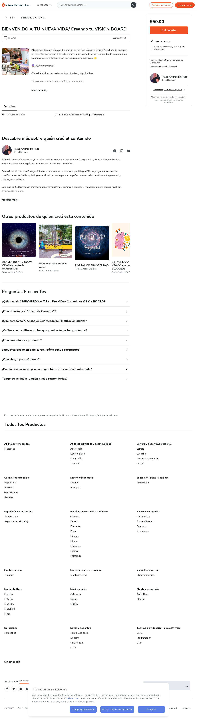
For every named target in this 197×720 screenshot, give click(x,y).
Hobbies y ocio (13, 570)
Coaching (141, 453)
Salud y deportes (80, 628)
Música (74, 604)
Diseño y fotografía (81, 477)
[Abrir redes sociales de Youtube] (128, 151)
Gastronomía (11, 492)
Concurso (75, 516)
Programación (144, 638)
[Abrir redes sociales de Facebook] (114, 151)
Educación (75, 526)
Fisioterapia (76, 642)
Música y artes (78, 589)
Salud (73, 647)
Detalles (9, 106)
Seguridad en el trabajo (16, 521)
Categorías (42, 5)
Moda (7, 613)
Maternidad (143, 482)
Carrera (140, 449)
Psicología (75, 556)
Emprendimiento (145, 521)
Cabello (8, 594)
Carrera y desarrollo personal (154, 444)
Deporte (75, 638)
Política (74, 551)
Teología (75, 463)
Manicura (9, 604)
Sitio (139, 642)
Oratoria (141, 463)
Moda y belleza (13, 589)
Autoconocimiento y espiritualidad (90, 444)
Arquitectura (11, 516)
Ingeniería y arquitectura (18, 511)
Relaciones (11, 628)
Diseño (74, 482)
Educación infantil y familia (152, 477)
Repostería (10, 482)
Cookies (186, 708)
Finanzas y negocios (148, 511)
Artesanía (75, 594)
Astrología (76, 449)
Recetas (8, 497)
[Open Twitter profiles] (14, 689)
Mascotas (9, 449)
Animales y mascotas (17, 444)
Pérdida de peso (79, 633)
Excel (140, 633)
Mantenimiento (78, 575)
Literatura (75, 546)
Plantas (141, 599)
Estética (8, 599)
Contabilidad (143, 516)
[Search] (133, 5)
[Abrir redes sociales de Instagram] (121, 151)
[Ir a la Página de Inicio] (17, 4)
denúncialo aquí (110, 415)
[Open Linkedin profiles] (20, 689)
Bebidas (8, 487)
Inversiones (143, 531)
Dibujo (73, 599)
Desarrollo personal (147, 458)
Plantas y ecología (148, 589)
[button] (62, 301)
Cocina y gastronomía (17, 477)
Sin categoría (12, 662)
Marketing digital (146, 575)
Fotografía (75, 487)
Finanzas (141, 526)
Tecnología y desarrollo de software (159, 628)
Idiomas (74, 536)
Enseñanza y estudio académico (89, 511)
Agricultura (142, 594)
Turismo (8, 575)
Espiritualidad (77, 453)
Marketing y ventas (148, 570)
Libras (73, 541)
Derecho (74, 521)
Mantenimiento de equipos (86, 570)
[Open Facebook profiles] (7, 689)
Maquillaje (9, 609)
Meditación (76, 458)
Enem (73, 531)
